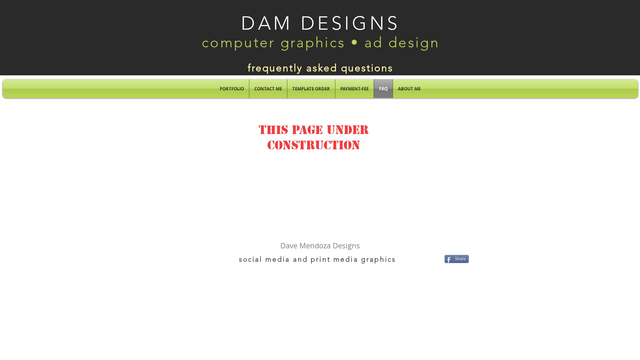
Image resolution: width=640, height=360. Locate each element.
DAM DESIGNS (320, 23)
